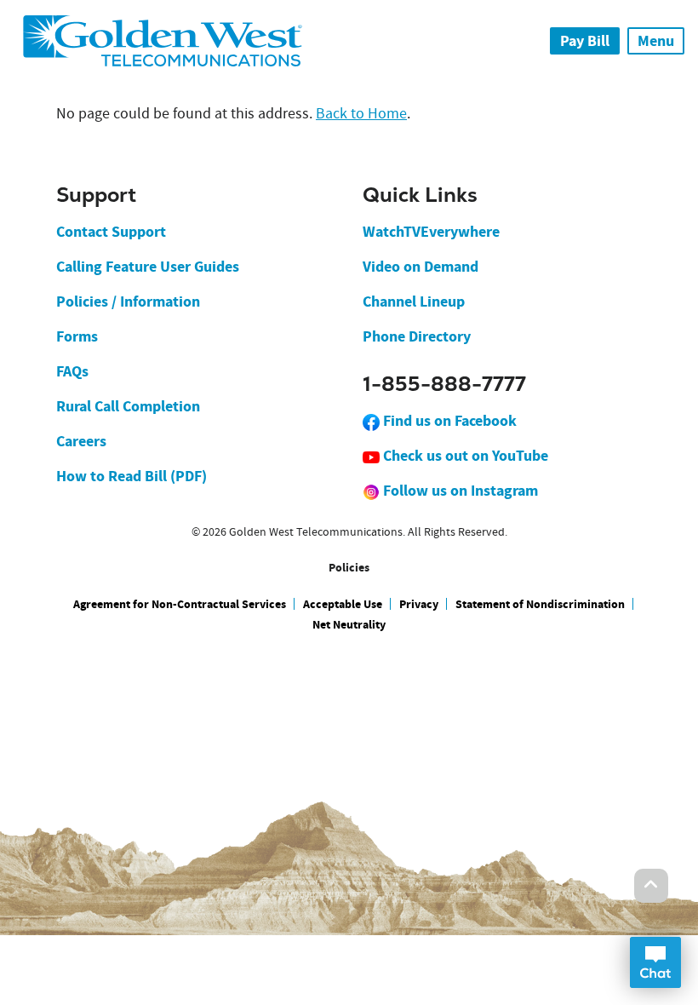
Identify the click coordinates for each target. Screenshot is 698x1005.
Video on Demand (420, 266)
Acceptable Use (342, 604)
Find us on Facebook (448, 421)
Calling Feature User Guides (147, 266)
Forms (77, 336)
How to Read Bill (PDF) (131, 476)
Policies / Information (128, 301)
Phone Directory (417, 336)
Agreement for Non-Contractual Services (179, 604)
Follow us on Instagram (459, 490)
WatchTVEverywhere (431, 231)
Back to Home (361, 113)
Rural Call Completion (128, 406)
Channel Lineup (414, 301)
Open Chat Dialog (655, 962)
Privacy (418, 604)
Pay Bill (584, 41)
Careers (81, 441)
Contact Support (111, 231)
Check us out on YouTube (464, 455)
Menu (656, 41)
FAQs (72, 371)
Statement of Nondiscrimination (540, 604)
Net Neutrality (349, 625)
